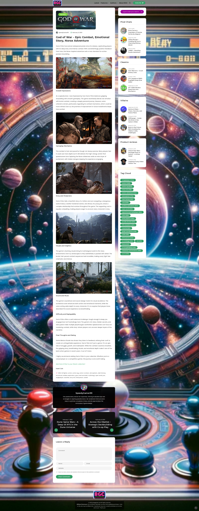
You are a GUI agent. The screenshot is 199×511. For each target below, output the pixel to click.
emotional (59, 375)
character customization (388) (131, 250)
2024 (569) (125, 215)
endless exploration (69, 375)
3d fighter (64, 373)
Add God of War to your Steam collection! (70, 364)
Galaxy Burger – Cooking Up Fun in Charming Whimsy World (134, 42)
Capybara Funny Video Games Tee (136, 162)
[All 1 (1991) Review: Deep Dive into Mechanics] (123, 88)
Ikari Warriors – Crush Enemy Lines (135, 71)
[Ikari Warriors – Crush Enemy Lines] (123, 71)
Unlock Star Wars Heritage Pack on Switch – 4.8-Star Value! (134, 153)
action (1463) (126, 183)
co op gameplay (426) (129, 247)
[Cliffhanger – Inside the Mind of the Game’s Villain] (123, 118)
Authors (113, 3)
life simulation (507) (128, 225)
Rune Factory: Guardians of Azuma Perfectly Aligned (135, 32)
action (70, 373)
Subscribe (138, 3)
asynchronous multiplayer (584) (132, 212)
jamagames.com (96, 502)
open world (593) (127, 209)
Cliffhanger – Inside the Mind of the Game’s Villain (135, 120)
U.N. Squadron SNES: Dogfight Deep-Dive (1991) (135, 80)
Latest (96, 3)
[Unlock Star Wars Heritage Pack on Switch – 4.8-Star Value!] (123, 151)
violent (86, 377)
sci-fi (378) (125, 254)
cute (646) (125, 202)
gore (76, 375)
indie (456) (125, 234)
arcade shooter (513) (128, 221)
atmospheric (93, 373)
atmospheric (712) (127, 196)
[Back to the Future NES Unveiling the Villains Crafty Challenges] (123, 127)
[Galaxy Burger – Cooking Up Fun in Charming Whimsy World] (123, 40)
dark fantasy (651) (127, 199)
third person (79, 377)
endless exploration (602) (130, 205)
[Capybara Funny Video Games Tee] (123, 162)
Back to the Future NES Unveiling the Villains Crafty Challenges (134, 130)
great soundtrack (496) (129, 231)
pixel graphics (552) (128, 218)
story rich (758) (127, 189)
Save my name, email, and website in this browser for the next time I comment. (79, 472)
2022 (59, 373)
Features (104, 3)
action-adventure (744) (129, 193)
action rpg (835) (127, 186)
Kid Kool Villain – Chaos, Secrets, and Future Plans (135, 111)
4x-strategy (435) (127, 241)
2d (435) (139, 241)
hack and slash (83, 375)
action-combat (84, 373)
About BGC (123, 3)
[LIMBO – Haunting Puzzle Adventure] (123, 50)
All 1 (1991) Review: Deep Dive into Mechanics (134, 89)
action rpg (76, 373)
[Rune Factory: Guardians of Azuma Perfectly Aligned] (123, 30)
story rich (72, 377)
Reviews (63, 14)
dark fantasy (102, 373)
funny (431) (125, 244)
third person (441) (127, 237)
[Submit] (141, 12)
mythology (91, 375)
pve (104, 375)
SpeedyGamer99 (84, 393)
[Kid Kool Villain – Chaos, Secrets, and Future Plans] (123, 109)
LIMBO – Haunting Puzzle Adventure (134, 51)
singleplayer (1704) (128, 180)
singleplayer (59, 377)
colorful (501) (126, 228)
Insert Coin (59, 369)
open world (98, 375)
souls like (66, 377)
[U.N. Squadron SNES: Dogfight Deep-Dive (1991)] (123, 79)
